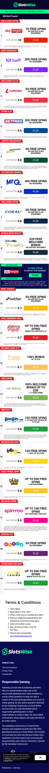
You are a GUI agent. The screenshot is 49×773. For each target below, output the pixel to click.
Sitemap (16, 768)
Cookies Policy (7, 760)
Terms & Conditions (9, 668)
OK (40, 757)
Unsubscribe (7, 674)
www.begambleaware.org (21, 636)
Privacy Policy (7, 671)
